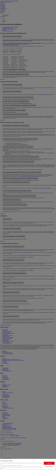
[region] (28, 464)
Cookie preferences (49, 466)
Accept (49, 463)
